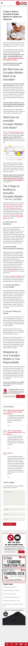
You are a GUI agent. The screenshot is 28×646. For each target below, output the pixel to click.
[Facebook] (7, 644)
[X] (11, 644)
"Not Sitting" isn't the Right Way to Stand (11, 600)
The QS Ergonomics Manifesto (9, 587)
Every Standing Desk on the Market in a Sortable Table (13, 605)
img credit (20, 159)
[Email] (21, 644)
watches (10, 332)
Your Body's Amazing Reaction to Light (11, 597)
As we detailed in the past (13, 208)
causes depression (12, 58)
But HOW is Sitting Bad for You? (9, 593)
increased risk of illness (11, 59)
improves (22, 290)
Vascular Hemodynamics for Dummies (11, 590)
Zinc (17, 278)
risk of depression (7, 178)
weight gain (20, 58)
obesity (15, 178)
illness (21, 178)
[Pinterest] (16, 644)
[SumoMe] (25, 644)
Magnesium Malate (12, 269)
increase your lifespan (16, 180)
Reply (8, 425)
